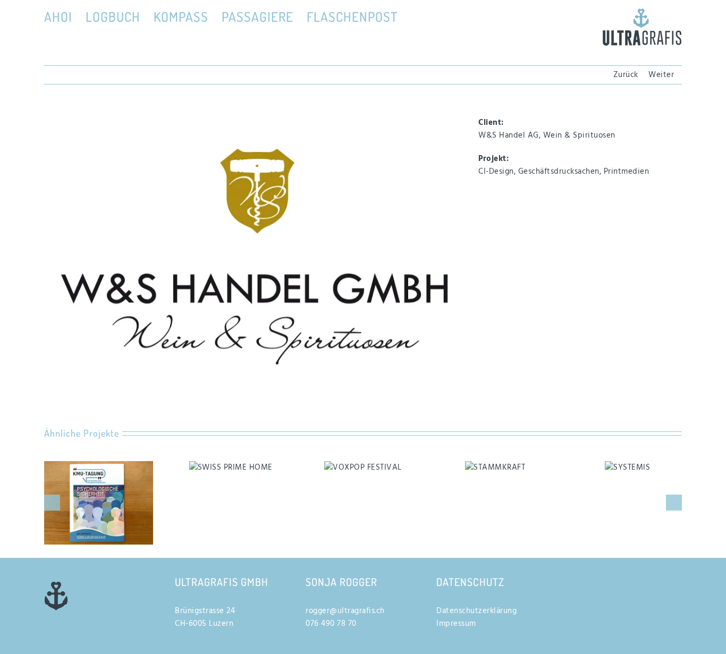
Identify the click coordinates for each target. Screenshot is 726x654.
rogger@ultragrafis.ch (345, 611)
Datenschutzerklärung (476, 611)
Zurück (625, 75)
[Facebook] (572, 580)
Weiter (661, 75)
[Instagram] (591, 580)
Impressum (456, 623)
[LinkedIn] (609, 580)
